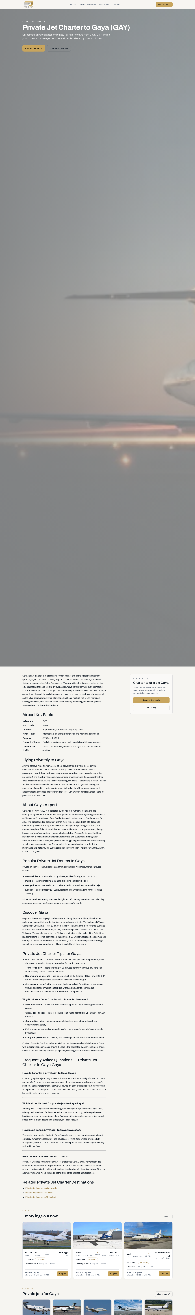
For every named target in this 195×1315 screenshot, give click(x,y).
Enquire (62, 1274)
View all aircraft (163, 1294)
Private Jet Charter (88, 4)
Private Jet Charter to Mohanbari (40, 1197)
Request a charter (33, 48)
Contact (116, 4)
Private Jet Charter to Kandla (39, 1193)
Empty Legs (104, 4)
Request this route (151, 700)
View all (167, 1216)
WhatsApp (151, 708)
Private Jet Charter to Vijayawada (41, 1188)
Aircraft (73, 4)
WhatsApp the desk (59, 48)
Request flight (164, 4)
